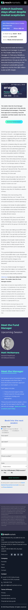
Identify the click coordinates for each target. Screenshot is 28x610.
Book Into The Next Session (14, 121)
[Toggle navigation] (25, 2)
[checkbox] (14, 431)
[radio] (4, 472)
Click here (4, 277)
